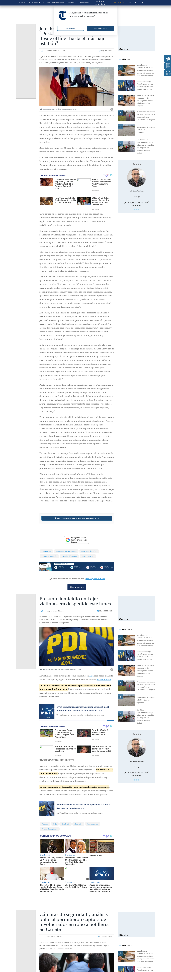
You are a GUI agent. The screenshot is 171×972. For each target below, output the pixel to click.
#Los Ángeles (46, 551)
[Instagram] (91, 568)
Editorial (72, 3)
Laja (91, 675)
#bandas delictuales (69, 556)
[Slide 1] (134, 210)
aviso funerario (104, 679)
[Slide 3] (138, 210)
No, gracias (70, 28)
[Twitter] (76, 568)
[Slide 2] (136, 210)
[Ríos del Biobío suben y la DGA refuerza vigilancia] (127, 130)
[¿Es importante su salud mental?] (136, 177)
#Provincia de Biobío (89, 551)
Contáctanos (76, 587)
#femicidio (65, 824)
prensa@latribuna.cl (95, 578)
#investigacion (92, 824)
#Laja (55, 824)
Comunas (33, 3)
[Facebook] (61, 568)
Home (22, 3)
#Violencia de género (50, 829)
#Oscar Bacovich (88, 556)
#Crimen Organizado (49, 556)
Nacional (59, 3)
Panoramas (118, 3)
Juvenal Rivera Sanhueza (56, 51)
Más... (131, 3)
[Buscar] (146, 2)
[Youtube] (106, 568)
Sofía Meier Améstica (54, 936)
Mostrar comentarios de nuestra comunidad (78, 518)
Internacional (47, 3)
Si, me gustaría (100, 28)
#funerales (78, 824)
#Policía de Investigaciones (66, 551)
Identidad (85, 3)
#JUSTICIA (45, 824)
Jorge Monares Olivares (55, 611)
